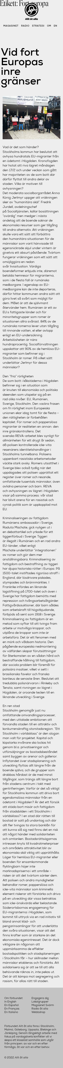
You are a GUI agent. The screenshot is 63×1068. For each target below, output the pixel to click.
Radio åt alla (39, 1008)
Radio (25, 25)
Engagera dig (40, 998)
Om (49, 25)
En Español (11, 1005)
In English (10, 1001)
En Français (11, 1008)
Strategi (38, 25)
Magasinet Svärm (42, 1005)
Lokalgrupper (39, 1001)
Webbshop (38, 1012)
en (55, 25)
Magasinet (11, 25)
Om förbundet (13, 998)
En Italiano (11, 1012)
